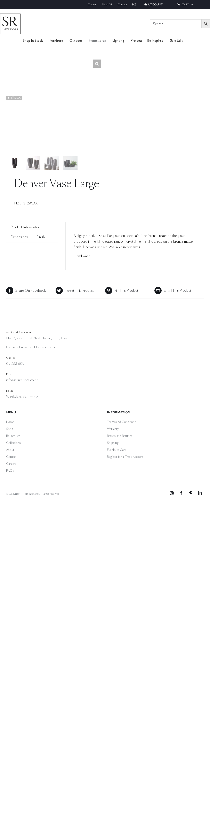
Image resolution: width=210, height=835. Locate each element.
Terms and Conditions (121, 422)
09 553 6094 (16, 363)
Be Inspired (13, 436)
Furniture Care (116, 450)
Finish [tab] (40, 237)
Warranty (113, 429)
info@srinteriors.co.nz (22, 380)
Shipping (113, 443)
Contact (11, 457)
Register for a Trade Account (125, 457)
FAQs (10, 471)
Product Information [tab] (26, 227)
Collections (13, 443)
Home (10, 422)
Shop (9, 429)
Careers (11, 464)
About (10, 450)
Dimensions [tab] (19, 237)
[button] (97, 64)
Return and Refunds (119, 436)
